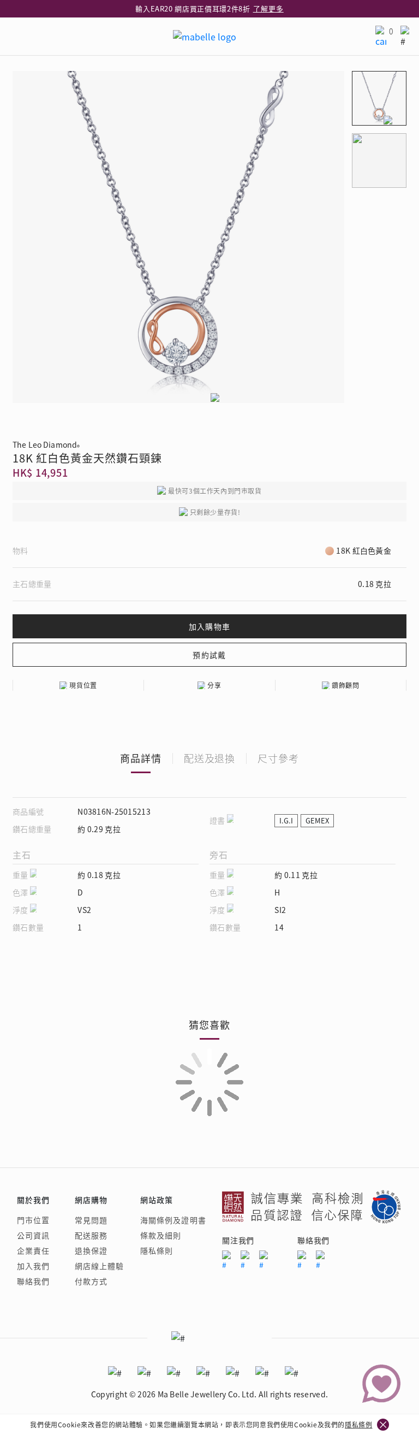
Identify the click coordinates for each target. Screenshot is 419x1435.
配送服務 (91, 1235)
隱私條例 (358, 1424)
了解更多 (268, 8)
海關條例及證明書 (173, 1219)
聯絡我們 (33, 1281)
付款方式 (91, 1281)
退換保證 (91, 1250)
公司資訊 (33, 1235)
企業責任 (33, 1250)
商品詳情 (140, 758)
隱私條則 (156, 1250)
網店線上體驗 (99, 1265)
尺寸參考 (278, 758)
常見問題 (91, 1219)
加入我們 (33, 1265)
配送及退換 (210, 758)
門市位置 (33, 1219)
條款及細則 (161, 1235)
